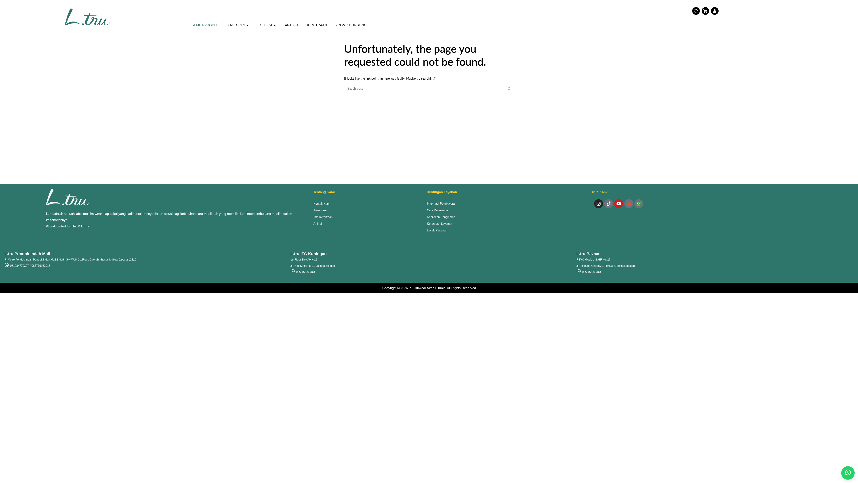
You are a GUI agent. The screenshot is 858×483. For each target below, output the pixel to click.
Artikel (317, 223)
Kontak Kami (321, 203)
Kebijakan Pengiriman (441, 217)
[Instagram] (598, 203)
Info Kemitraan (322, 217)
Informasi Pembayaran (441, 203)
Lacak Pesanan (437, 230)
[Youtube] (618, 203)
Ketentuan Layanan (439, 223)
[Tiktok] (608, 203)
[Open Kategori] (247, 25)
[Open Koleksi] (274, 25)
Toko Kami (320, 210)
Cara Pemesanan (438, 210)
